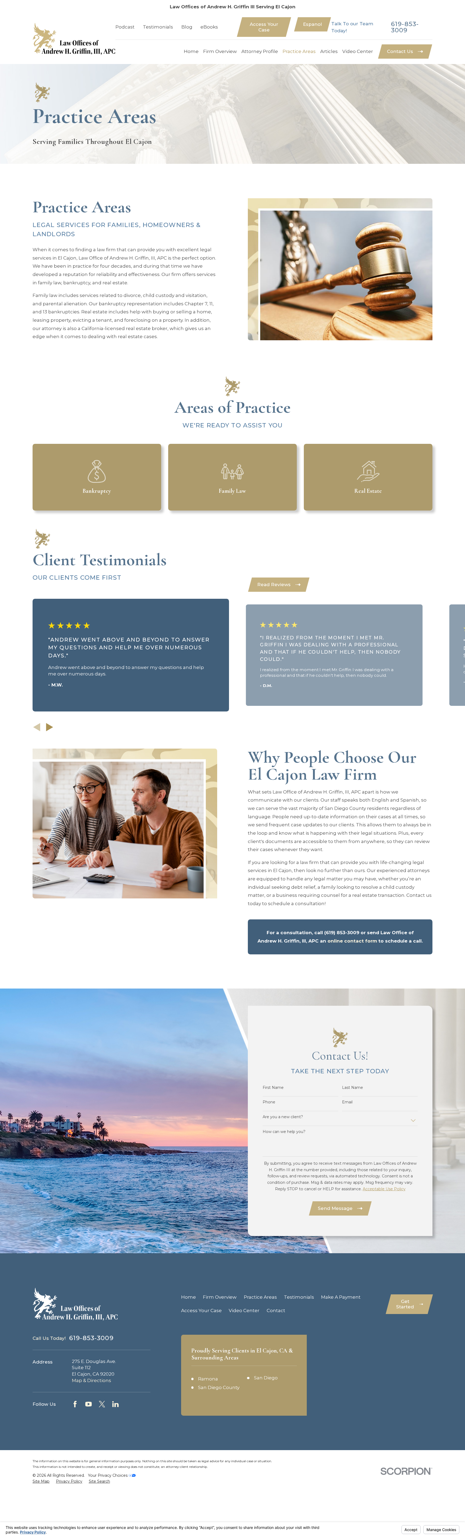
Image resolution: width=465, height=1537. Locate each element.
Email (347, 1102)
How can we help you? (284, 1131)
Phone (269, 1102)
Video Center (244, 1310)
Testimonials (158, 27)
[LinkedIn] (115, 1404)
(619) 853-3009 (341, 932)
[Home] (74, 38)
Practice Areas (260, 1297)
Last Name (352, 1087)
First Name (273, 1087)
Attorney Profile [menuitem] (259, 51)
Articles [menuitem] (329, 51)
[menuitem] (41, 1481)
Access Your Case (264, 27)
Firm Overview (220, 1297)
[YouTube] (88, 1404)
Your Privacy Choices (108, 1475)
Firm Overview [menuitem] (220, 51)
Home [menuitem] (191, 51)
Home (188, 1297)
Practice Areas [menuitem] (299, 51)
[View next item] (49, 727)
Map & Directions (91, 1380)
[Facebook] (75, 1404)
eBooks (209, 27)
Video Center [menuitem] (357, 51)
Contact (276, 1310)
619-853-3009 (405, 27)
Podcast (125, 27)
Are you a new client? (283, 1117)
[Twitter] (102, 1404)
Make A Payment (341, 1297)
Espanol (312, 24)
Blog (186, 27)
